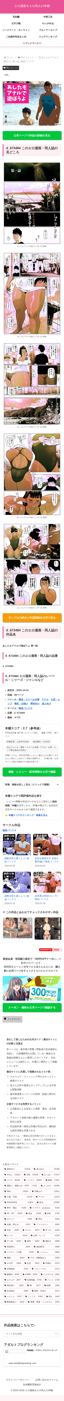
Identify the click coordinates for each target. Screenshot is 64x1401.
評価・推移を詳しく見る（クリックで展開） (32, 784)
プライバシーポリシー (17, 1379)
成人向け (46, 703)
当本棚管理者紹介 (32, 1384)
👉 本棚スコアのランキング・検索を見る (26, 815)
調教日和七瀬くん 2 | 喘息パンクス (16, 860)
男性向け (35, 703)
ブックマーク (13, 1019)
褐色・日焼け (21, 703)
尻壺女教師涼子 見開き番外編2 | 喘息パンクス (47, 860)
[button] (57, 1334)
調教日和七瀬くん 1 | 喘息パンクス (16, 898)
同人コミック (12, 68)
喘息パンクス (25, 708)
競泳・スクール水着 (29, 699)
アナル (45, 699)
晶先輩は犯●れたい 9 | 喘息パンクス (46, 897)
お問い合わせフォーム (46, 1379)
